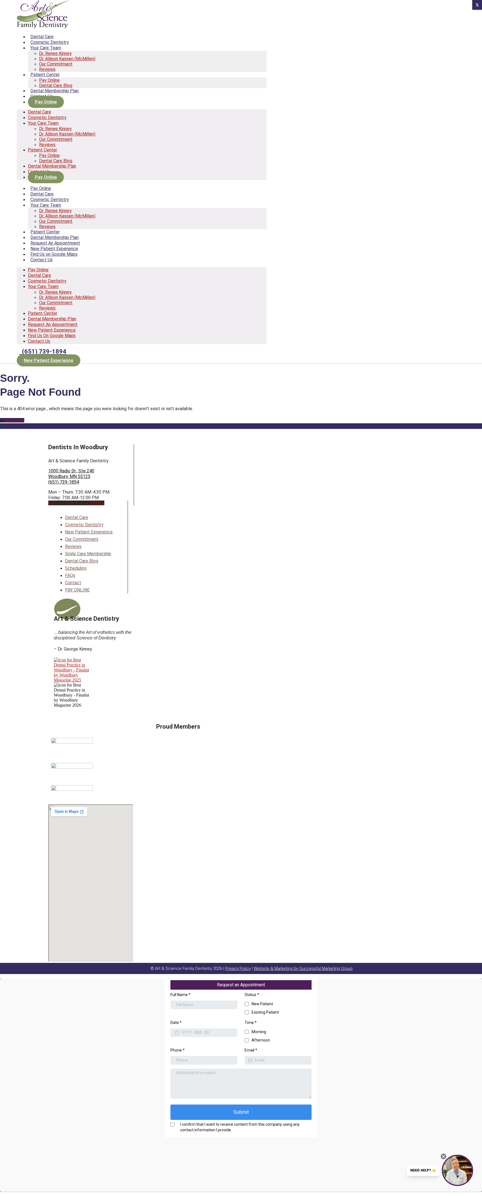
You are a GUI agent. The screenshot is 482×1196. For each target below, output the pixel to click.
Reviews (47, 69)
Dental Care (42, 36)
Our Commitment (56, 64)
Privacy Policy (238, 968)
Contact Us (41, 259)
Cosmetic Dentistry (49, 42)
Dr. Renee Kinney (55, 53)
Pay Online (49, 80)
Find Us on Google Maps (54, 254)
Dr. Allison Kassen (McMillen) (67, 58)
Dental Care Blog (55, 85)
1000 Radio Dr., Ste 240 (71, 470)
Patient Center (45, 74)
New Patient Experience (54, 248)
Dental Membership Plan (54, 90)
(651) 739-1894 (63, 482)
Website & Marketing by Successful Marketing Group (303, 968)
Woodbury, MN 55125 (69, 476)
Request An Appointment (55, 243)
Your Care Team (45, 47)
